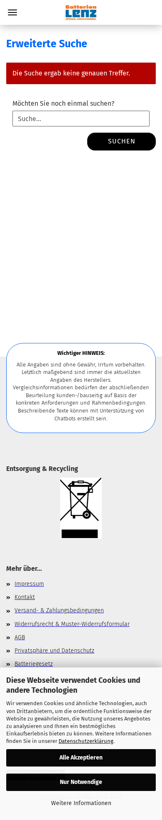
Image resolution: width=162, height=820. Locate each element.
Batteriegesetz (34, 663)
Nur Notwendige (81, 782)
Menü (12, 12)
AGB (20, 637)
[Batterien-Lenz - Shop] (81, 12)
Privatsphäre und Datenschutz (54, 650)
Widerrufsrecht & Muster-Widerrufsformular (72, 624)
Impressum (29, 583)
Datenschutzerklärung (86, 741)
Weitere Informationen (81, 803)
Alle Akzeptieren (81, 757)
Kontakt (25, 597)
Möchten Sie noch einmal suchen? (63, 103)
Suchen (121, 141)
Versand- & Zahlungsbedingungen (59, 610)
